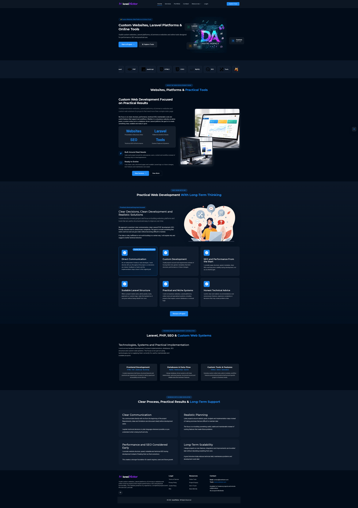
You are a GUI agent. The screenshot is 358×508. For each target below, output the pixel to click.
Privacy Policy (173, 482)
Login (206, 4)
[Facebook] (120, 492)
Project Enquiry (193, 482)
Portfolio (177, 4)
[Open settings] (354, 129)
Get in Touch (193, 485)
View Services (139, 173)
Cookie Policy (172, 485)
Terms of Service (174, 479)
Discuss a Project (179, 314)
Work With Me (193, 489)
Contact (186, 4)
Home (159, 4)
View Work (155, 173)
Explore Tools (233, 4)
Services (168, 4)
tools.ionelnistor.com (220, 482)
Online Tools (192, 479)
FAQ (170, 489)
